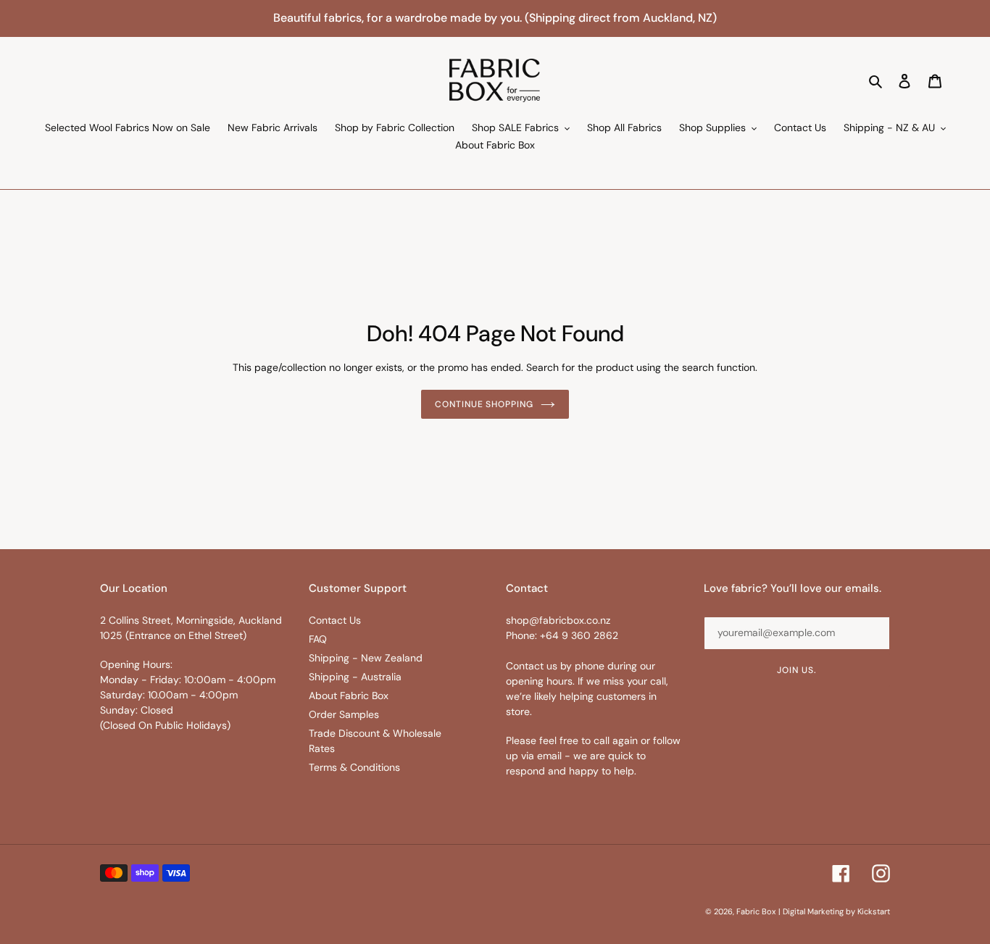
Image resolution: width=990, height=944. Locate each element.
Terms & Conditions (354, 767)
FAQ (318, 639)
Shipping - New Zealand (366, 657)
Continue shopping (484, 404)
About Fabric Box (348, 695)
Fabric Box (755, 911)
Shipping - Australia (355, 676)
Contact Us (335, 620)
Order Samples (344, 714)
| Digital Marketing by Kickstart (834, 911)
